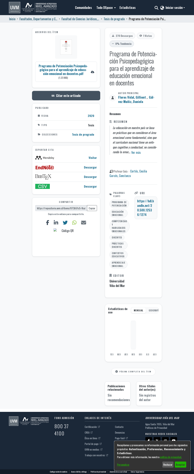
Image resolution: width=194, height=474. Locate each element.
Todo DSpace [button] (104, 7)
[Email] (83, 222)
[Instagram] (165, 440)
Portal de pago (92, 444)
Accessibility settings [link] (79, 471)
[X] (157, 440)
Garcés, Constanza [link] (120, 175)
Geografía (154, 310)
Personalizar (123, 464)
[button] (33, 7)
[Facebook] (47, 222)
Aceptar (180, 464)
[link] (66, 72)
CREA (87, 432)
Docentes (117, 237)
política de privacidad (170, 457)
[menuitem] (106, 7)
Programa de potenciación (119, 203)
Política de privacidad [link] (98, 471)
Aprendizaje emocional (118, 264)
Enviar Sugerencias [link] (137, 471)
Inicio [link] (12, 19)
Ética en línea (91, 438)
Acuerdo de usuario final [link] (118, 471)
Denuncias (120, 432)
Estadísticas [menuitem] (128, 7)
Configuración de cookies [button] (58, 471)
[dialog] (152, 455)
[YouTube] (173, 440)
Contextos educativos (118, 254)
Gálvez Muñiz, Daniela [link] (136, 99)
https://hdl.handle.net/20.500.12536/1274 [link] (145, 208)
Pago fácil (120, 438)
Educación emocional (118, 213)
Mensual (138, 310)
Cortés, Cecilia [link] (138, 171)
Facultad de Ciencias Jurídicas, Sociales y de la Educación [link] (80, 19)
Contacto (119, 427)
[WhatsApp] (74, 222)
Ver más (136, 152)
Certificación (91, 427)
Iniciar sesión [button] (174, 7)
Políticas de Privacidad (156, 428)
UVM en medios (92, 449)
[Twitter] (65, 222)
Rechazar (167, 464)
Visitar (93, 158)
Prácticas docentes (118, 245)
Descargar (90, 167)
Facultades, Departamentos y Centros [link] (38, 19)
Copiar (92, 208)
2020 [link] (91, 116)
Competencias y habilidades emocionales (119, 226)
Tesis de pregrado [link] (114, 19)
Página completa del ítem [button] (135, 371)
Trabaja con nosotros (95, 455)
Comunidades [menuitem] (83, 7)
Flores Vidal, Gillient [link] (132, 97)
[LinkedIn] (56, 222)
